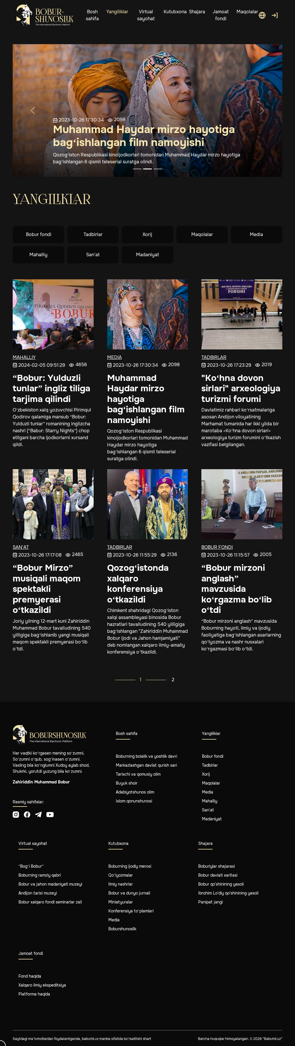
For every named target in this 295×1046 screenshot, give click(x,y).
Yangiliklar (117, 12)
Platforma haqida (34, 994)
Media (256, 234)
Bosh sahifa (92, 15)
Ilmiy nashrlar (120, 884)
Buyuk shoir (126, 783)
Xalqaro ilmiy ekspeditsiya (42, 985)
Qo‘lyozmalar (120, 875)
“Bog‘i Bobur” (31, 866)
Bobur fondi (38, 234)
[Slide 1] (137, 169)
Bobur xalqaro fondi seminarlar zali (50, 902)
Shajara (197, 12)
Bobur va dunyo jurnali (129, 893)
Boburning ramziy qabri (39, 875)
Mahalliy (38, 255)
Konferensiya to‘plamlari (131, 911)
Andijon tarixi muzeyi (37, 893)
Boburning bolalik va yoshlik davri (146, 756)
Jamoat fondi (221, 15)
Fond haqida (29, 976)
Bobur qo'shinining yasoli (221, 884)
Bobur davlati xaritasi (217, 875)
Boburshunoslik (122, 928)
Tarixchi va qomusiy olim (138, 774)
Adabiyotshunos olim (135, 792)
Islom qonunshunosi (134, 801)
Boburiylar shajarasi (216, 866)
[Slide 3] (158, 169)
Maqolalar (247, 12)
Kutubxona (175, 12)
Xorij (147, 234)
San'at (93, 255)
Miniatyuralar (120, 902)
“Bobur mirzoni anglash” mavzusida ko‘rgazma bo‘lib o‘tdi (236, 588)
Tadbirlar (93, 234)
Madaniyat (147, 255)
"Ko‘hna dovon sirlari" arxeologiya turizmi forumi (240, 389)
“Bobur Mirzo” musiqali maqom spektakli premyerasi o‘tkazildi (47, 588)
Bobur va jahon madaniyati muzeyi (50, 884)
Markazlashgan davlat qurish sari (146, 765)
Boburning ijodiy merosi (129, 866)
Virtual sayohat (146, 15)
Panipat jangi (210, 902)
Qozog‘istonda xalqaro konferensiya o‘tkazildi (138, 583)
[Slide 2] (147, 169)
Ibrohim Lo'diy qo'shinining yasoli (228, 893)
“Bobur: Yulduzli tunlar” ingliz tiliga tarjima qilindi (51, 389)
